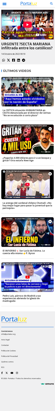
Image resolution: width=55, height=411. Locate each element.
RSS (2, 367)
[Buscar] (51, 3)
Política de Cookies (8, 350)
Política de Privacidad (9, 356)
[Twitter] (8, 60)
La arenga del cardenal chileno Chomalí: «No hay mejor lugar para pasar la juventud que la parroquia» (27, 205)
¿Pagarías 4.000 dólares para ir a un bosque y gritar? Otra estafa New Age (27, 159)
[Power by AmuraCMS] (47, 383)
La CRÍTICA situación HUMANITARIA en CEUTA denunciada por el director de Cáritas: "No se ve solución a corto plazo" (27, 113)
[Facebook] (13, 60)
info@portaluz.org (8, 334)
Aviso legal (5, 339)
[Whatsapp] (3, 60)
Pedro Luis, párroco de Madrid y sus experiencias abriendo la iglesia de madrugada (22, 298)
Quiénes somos (7, 362)
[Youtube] (12, 372)
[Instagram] (17, 372)
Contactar (5, 345)
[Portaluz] (28, 4)
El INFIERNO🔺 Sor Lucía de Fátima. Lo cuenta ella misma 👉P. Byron (24, 252)
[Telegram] (23, 60)
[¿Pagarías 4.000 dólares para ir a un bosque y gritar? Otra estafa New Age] (27, 139)
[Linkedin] (18, 60)
